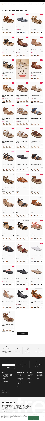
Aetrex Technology (39, 375)
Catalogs (38, 378)
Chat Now (6, 354)
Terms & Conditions (20, 382)
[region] (22, 417)
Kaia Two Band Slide (20, 26)
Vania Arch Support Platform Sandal (7, 27)
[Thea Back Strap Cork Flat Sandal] (22, 180)
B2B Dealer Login (39, 374)
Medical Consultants (30, 374)
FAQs (17, 386)
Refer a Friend (19, 375)
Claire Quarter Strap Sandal (36, 95)
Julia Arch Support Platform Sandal (21, 96)
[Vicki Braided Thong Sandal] (22, 157)
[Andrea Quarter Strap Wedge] (22, 42)
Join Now (22, 366)
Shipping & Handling (20, 379)
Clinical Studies (29, 375)
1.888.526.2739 (5, 376)
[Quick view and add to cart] (13, 29)
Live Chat (4, 379)
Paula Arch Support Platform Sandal (7, 73)
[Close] (44, 417)
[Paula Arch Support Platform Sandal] (8, 65)
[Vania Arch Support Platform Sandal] (8, 19)
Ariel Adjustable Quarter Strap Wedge (36, 50)
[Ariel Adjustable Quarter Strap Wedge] (36, 42)
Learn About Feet (29, 379)
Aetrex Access (19, 374)
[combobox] (9, 365)
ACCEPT (33, 419)
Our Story (28, 378)
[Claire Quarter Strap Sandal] (36, 88)
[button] (13, 32)
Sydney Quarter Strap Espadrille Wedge (37, 27)
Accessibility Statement (5, 392)
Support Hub (5, 378)
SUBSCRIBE (8, 367)
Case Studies (29, 382)
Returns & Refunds (20, 378)
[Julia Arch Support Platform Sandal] (22, 88)
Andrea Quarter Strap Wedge (21, 49)
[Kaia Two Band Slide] (22, 19)
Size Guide (18, 383)
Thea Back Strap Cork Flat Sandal (21, 188)
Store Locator (5, 381)
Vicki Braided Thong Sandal (21, 164)
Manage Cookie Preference (33, 414)
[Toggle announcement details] (30, 1)
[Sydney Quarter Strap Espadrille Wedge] (36, 19)
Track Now (36, 366)
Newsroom (28, 383)
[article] (22, 69)
